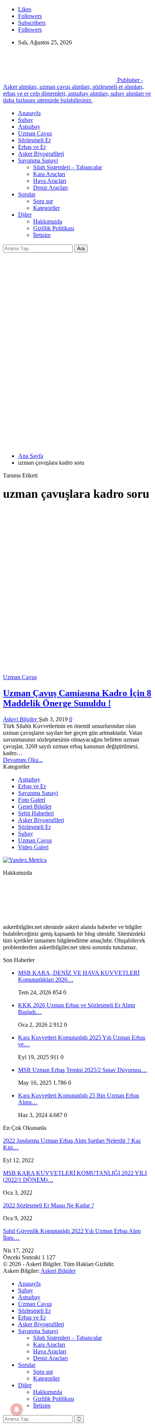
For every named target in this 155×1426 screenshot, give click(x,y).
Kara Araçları (49, 174)
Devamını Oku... (23, 760)
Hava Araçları (49, 181)
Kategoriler (46, 208)
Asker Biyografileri (41, 154)
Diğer (25, 214)
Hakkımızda (47, 221)
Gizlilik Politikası (53, 228)
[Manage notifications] (17, 1409)
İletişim (41, 235)
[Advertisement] (77, 333)
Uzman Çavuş (35, 133)
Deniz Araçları (50, 187)
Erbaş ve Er (32, 147)
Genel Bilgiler (35, 806)
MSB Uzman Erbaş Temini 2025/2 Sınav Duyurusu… (82, 1070)
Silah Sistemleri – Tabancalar (67, 167)
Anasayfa (29, 113)
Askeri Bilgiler (58, 1271)
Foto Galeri (31, 800)
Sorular (26, 194)
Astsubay (29, 126)
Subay (25, 120)
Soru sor (43, 201)
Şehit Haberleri (36, 813)
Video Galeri (33, 847)
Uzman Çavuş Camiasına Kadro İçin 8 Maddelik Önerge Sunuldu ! (77, 698)
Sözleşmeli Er (34, 140)
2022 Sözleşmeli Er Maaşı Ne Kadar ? (48, 1205)
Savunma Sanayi (38, 160)
